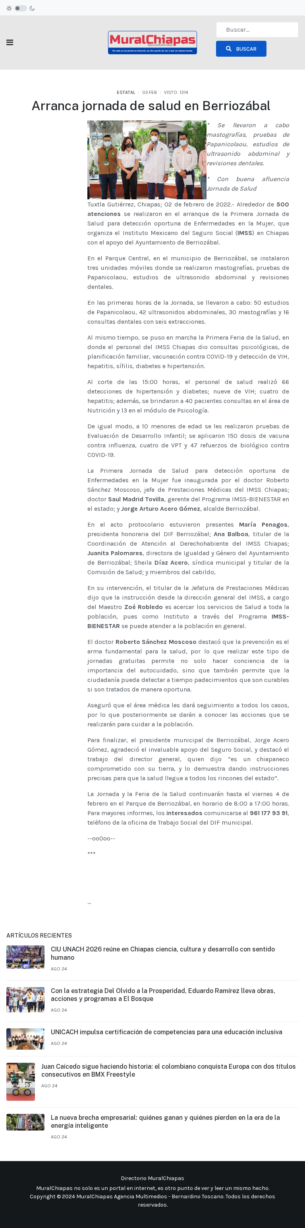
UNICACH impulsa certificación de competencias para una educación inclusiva (166, 1032)
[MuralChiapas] (152, 42)
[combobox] (257, 30)
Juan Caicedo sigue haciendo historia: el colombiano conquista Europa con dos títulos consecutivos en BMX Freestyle (168, 1071)
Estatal (126, 92)
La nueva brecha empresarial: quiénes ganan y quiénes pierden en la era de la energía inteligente (165, 1122)
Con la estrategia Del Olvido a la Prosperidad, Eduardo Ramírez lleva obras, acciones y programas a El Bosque (163, 995)
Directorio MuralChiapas (152, 1178)
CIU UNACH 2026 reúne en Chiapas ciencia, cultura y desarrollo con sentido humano (163, 953)
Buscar (246, 49)
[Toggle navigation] (9, 42)
